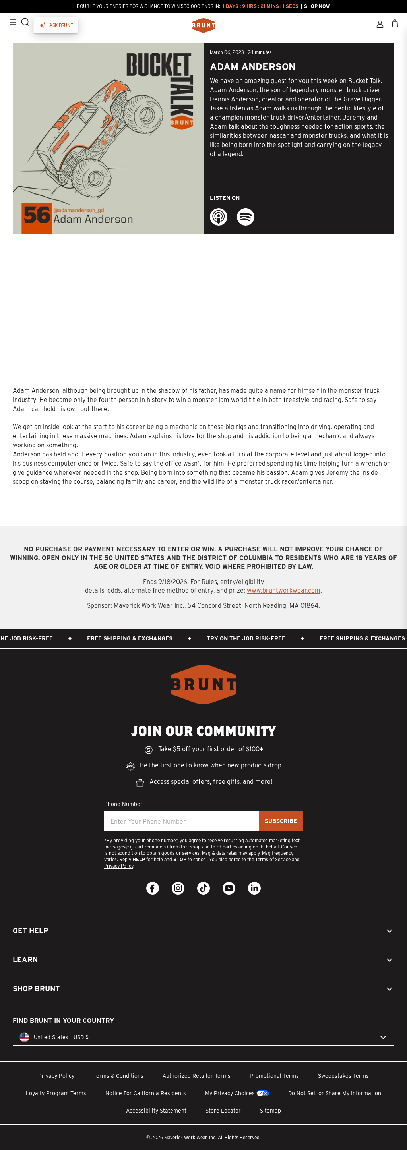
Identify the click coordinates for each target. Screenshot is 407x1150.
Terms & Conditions (118, 1076)
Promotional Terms (274, 1076)
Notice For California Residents (145, 1093)
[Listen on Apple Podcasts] (218, 217)
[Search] (25, 22)
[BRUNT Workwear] (203, 25)
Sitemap (270, 1110)
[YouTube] (229, 888)
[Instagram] (178, 888)
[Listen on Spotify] (245, 217)
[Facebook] (152, 888)
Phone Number (123, 804)
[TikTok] (203, 888)
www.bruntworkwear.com (283, 590)
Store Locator (223, 1110)
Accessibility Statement (156, 1110)
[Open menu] (12, 22)
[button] (203, 930)
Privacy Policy (118, 866)
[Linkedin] (254, 888)
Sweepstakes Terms (343, 1076)
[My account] (380, 24)
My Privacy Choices (230, 1093)
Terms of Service (273, 859)
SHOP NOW (317, 6)
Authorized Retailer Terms (197, 1076)
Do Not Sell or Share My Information (334, 1093)
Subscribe (281, 821)
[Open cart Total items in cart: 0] (395, 23)
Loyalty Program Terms (56, 1093)
